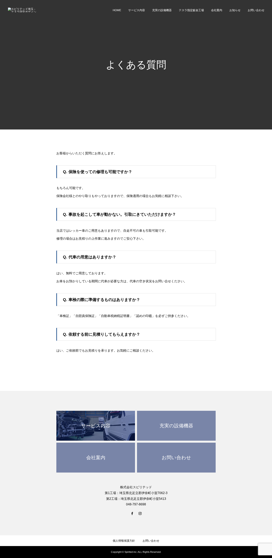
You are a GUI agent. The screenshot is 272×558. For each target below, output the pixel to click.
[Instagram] (140, 513)
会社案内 (216, 10)
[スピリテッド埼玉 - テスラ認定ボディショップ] (22, 10)
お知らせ (235, 10)
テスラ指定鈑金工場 (191, 10)
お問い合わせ (256, 10)
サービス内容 (136, 10)
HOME (117, 10)
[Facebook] (132, 513)
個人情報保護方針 (124, 540)
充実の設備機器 (162, 10)
